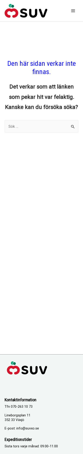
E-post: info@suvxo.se (22, 428)
